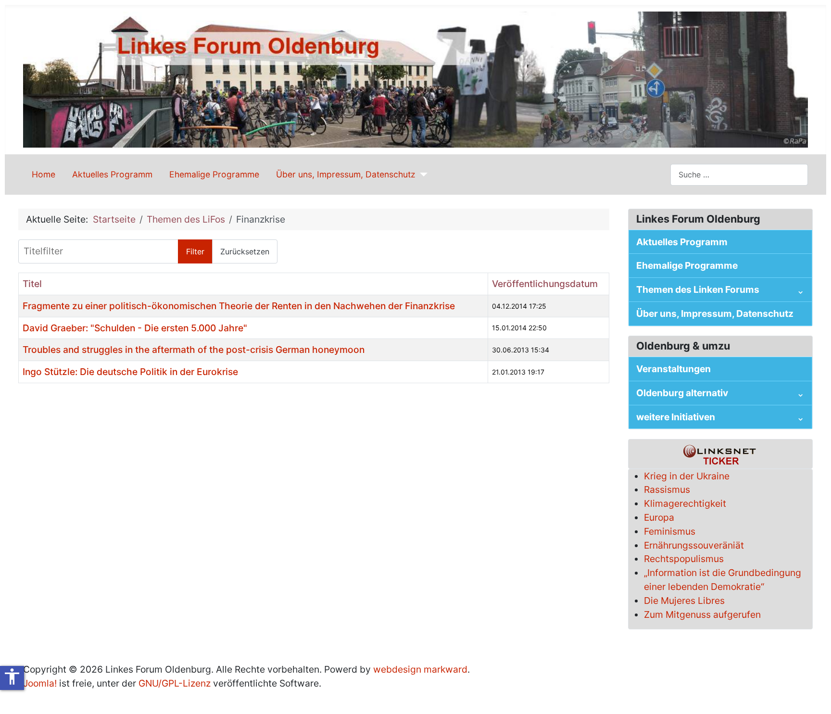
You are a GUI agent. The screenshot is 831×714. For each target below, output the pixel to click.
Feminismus (669, 531)
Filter (195, 251)
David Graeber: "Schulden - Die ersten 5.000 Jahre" (135, 328)
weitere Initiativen (675, 417)
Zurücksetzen (244, 251)
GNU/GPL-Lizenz (174, 683)
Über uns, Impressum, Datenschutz (346, 174)
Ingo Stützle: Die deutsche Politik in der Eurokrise (130, 371)
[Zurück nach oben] (812, 694)
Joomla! (40, 683)
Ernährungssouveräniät (694, 545)
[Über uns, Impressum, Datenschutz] (422, 174)
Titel (32, 283)
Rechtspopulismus (684, 558)
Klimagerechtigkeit (685, 503)
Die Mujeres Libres (684, 600)
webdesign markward (420, 669)
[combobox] (739, 175)
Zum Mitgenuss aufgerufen (702, 614)
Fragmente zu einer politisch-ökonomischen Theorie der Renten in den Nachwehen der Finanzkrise (239, 306)
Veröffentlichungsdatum (545, 283)
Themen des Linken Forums (697, 289)
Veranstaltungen (673, 369)
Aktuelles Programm (112, 174)
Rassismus (667, 489)
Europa (659, 517)
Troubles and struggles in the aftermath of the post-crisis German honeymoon (194, 349)
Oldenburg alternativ (682, 393)
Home (43, 174)
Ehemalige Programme (214, 174)
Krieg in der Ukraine (687, 476)
